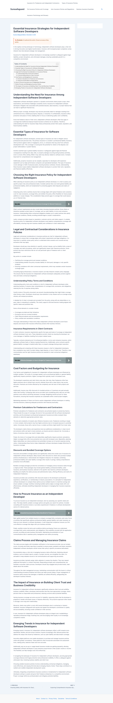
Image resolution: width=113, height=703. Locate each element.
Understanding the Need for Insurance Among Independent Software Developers (36, 66)
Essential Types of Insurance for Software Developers (30, 68)
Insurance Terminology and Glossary (37, 15)
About (38, 698)
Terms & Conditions (71, 698)
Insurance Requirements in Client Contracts (28, 75)
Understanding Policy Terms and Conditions (28, 73)
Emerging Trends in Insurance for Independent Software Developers (34, 88)
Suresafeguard (17, 9)
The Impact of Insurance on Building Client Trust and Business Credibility (35, 86)
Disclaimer (61, 698)
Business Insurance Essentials (85, 9)
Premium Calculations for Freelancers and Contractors (31, 78)
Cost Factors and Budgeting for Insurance (27, 77)
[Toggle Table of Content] (56, 64)
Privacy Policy (53, 698)
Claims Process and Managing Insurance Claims (28, 84)
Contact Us (44, 698)
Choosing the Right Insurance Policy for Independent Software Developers (35, 70)
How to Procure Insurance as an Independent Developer (30, 82)
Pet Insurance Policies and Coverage (37, 9)
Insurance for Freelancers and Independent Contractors (43, 3)
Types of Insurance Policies (70, 3)
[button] (102, 9)
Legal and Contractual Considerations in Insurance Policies (31, 72)
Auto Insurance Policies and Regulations (62, 9)
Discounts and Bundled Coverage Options (28, 80)
